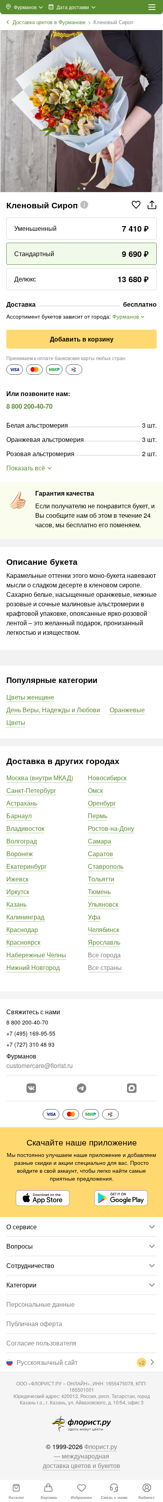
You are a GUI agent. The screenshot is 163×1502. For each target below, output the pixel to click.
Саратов (100, 853)
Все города (104, 954)
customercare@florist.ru (39, 1065)
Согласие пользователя (41, 1342)
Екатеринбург (26, 866)
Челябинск (103, 929)
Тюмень (99, 891)
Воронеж (19, 853)
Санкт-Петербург (31, 790)
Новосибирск (107, 777)
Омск (95, 790)
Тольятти (101, 878)
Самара (99, 840)
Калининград (25, 916)
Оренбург (102, 803)
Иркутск (17, 891)
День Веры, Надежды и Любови (53, 709)
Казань (16, 904)
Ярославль (104, 942)
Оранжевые (127, 709)
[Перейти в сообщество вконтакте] (31, 1088)
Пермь (97, 815)
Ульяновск (103, 904)
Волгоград (21, 840)
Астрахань (21, 803)
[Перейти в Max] (132, 1088)
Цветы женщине (30, 697)
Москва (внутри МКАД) (39, 777)
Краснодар (22, 929)
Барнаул (19, 815)
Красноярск (23, 942)
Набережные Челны (36, 954)
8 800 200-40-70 (29, 406)
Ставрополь (105, 866)
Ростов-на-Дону (111, 828)
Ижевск (17, 878)
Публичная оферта (34, 1323)
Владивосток (25, 828)
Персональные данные (40, 1304)
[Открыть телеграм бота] (81, 1088)
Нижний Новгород (33, 967)
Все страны (105, 967)
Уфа (94, 916)
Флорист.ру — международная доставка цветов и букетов (81, 1456)
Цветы (15, 722)
